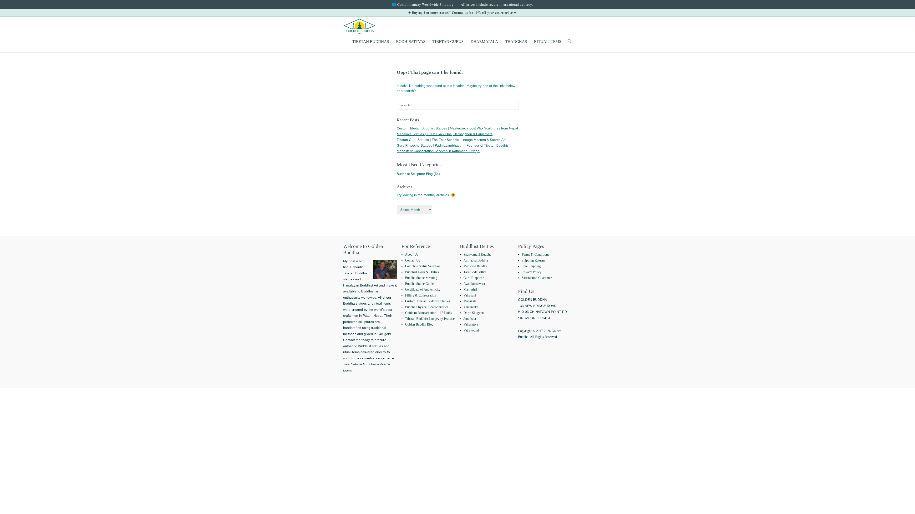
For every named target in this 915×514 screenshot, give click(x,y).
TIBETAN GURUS (447, 41)
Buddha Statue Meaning (421, 278)
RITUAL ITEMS (547, 41)
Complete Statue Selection (423, 266)
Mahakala (469, 301)
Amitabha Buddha (475, 260)
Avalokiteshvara (474, 284)
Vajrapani (469, 295)
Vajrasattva (470, 324)
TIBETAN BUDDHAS (370, 41)
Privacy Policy (531, 272)
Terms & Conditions (535, 254)
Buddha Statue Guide (419, 284)
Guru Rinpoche (473, 278)
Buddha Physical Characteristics (426, 307)
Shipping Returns (533, 260)
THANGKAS (516, 41)
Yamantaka (470, 307)
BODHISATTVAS (410, 41)
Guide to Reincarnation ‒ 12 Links (428, 313)
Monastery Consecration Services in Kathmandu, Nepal (438, 151)
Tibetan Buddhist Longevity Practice (430, 319)
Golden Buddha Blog (419, 324)
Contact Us (412, 260)
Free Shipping (531, 266)
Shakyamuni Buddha (477, 254)
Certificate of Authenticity (422, 289)
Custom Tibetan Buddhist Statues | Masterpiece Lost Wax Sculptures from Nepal (457, 128)
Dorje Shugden (473, 313)
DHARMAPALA (484, 41)
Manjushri (470, 289)
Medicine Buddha (475, 266)
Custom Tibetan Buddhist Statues (427, 301)
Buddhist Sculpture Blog (415, 174)
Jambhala (469, 319)
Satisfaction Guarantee (537, 278)
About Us (411, 254)
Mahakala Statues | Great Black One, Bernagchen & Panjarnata (445, 134)
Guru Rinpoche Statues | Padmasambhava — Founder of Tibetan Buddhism (454, 145)
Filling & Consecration (420, 295)
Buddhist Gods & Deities (422, 272)
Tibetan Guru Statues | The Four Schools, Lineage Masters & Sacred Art (451, 140)
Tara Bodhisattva (474, 272)
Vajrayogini (471, 330)
